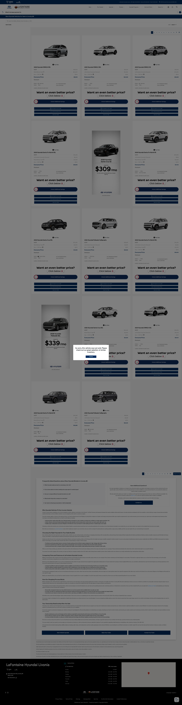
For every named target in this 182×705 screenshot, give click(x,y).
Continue (91, 356)
